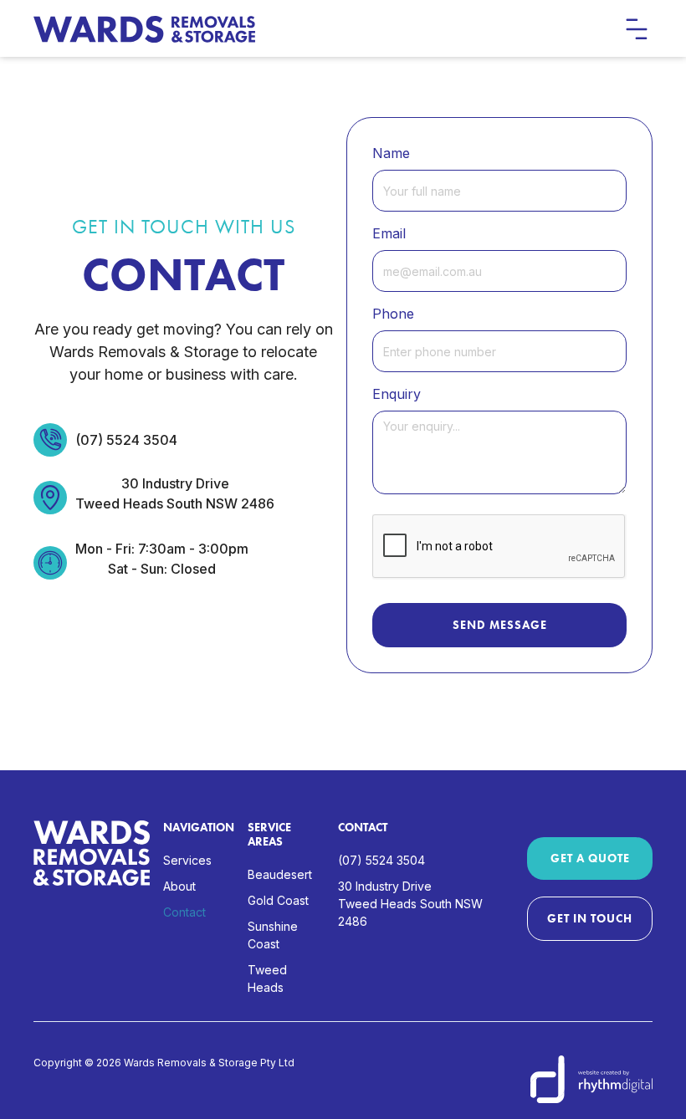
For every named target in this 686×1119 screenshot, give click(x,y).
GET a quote (590, 858)
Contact (184, 912)
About (179, 886)
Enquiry (396, 394)
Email (389, 233)
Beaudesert (280, 874)
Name (391, 153)
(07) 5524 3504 (126, 440)
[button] (636, 28)
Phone (393, 313)
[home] (144, 29)
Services (187, 860)
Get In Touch (589, 918)
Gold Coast (278, 900)
